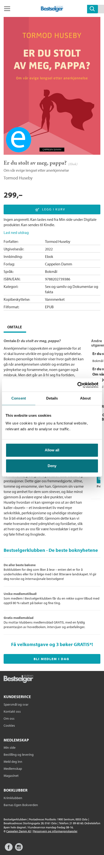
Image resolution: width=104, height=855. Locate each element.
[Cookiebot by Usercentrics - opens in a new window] (77, 385)
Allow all (52, 450)
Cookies (9, 725)
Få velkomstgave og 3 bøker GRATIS (50, 644)
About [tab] (85, 398)
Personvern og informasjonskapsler (55, 831)
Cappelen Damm (58, 264)
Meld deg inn (13, 761)
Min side (9, 747)
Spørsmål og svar (16, 704)
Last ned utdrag (16, 232)
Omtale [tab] (14, 326)
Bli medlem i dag (51, 659)
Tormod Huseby (18, 178)
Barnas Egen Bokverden (21, 805)
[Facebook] (9, 849)
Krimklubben (13, 798)
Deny (52, 466)
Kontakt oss (12, 711)
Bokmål (51, 271)
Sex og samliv (56, 286)
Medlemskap (13, 768)
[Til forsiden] (52, 10)
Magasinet (11, 775)
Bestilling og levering (19, 754)
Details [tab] (52, 398)
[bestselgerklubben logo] (18, 679)
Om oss (9, 718)
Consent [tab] (18, 398)
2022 (49, 248)
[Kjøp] (100, 478)
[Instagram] (19, 849)
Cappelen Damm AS (18, 831)
